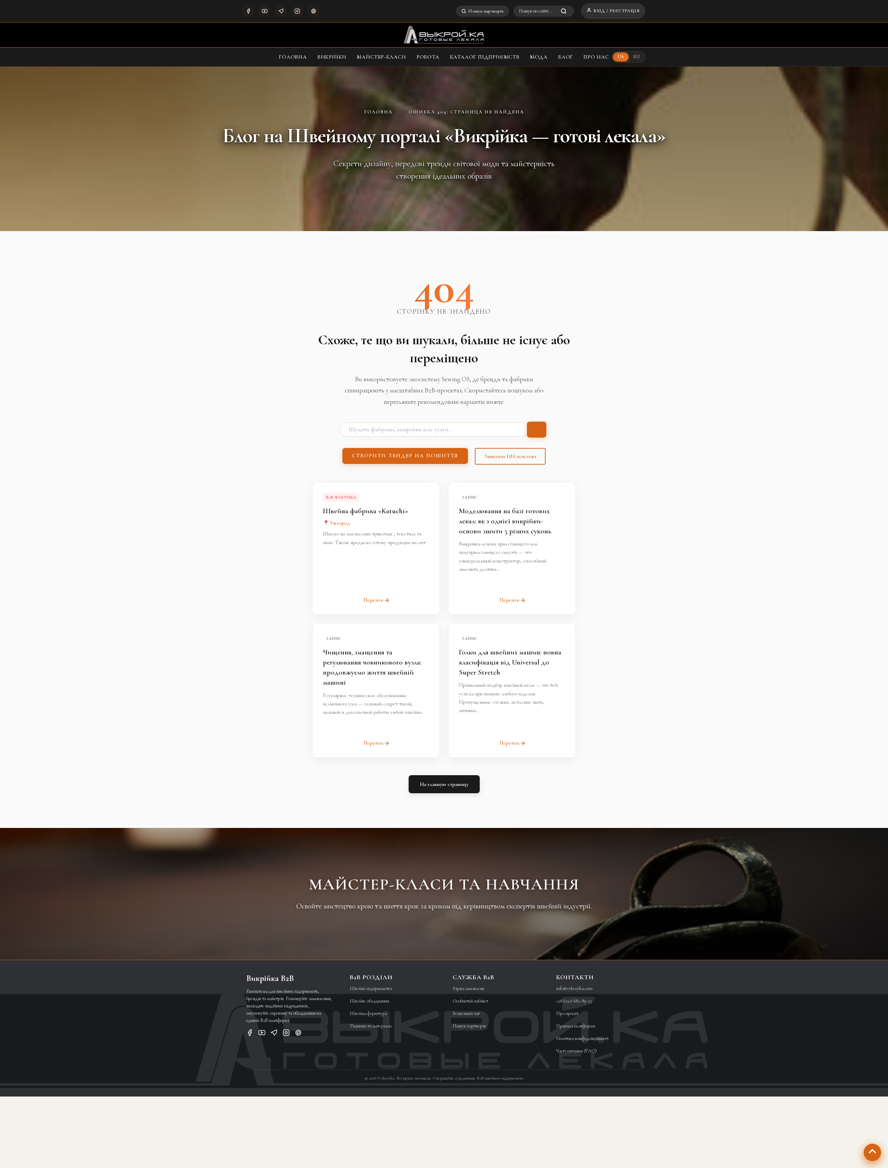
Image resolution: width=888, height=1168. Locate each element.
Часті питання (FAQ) (576, 1051)
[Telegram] (281, 11)
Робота (428, 57)
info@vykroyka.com (574, 988)
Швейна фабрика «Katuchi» (365, 511)
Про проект (567, 1013)
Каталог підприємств (485, 57)
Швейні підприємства (371, 988)
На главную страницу (444, 784)
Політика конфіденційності (582, 1038)
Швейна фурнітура (368, 1013)
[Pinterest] (313, 11)
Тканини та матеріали (371, 1026)
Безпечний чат (466, 1013)
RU (636, 57)
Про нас (596, 57)
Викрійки (332, 57)
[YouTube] (264, 11)
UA (621, 57)
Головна (293, 57)
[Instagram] (297, 11)
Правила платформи (575, 1026)
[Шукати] (536, 430)
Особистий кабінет (470, 1001)
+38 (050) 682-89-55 (574, 1001)
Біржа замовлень (468, 988)
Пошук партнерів (486, 11)
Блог (565, 57)
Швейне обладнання (369, 1001)
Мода (539, 57)
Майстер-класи (381, 57)
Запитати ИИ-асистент (510, 456)
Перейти (373, 600)
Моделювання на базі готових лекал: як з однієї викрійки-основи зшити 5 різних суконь (505, 521)
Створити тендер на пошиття (405, 455)
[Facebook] (248, 11)
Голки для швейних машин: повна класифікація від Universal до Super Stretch (510, 662)
